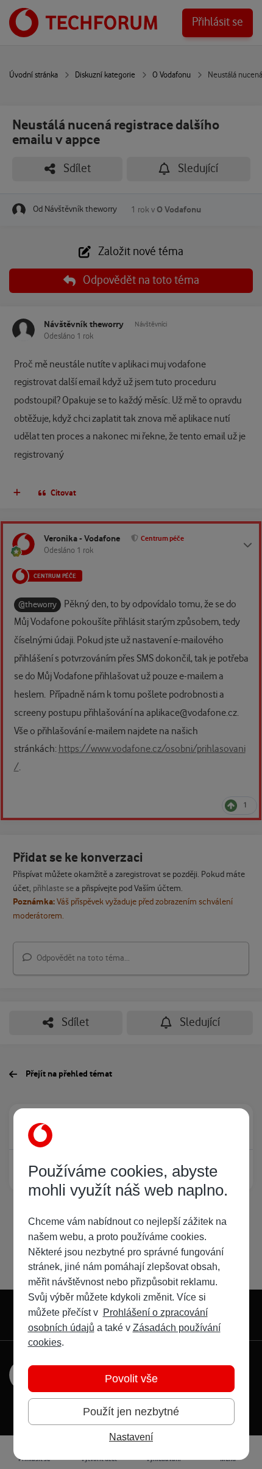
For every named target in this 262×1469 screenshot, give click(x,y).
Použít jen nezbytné (131, 1412)
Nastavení (131, 1437)
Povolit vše (131, 1379)
